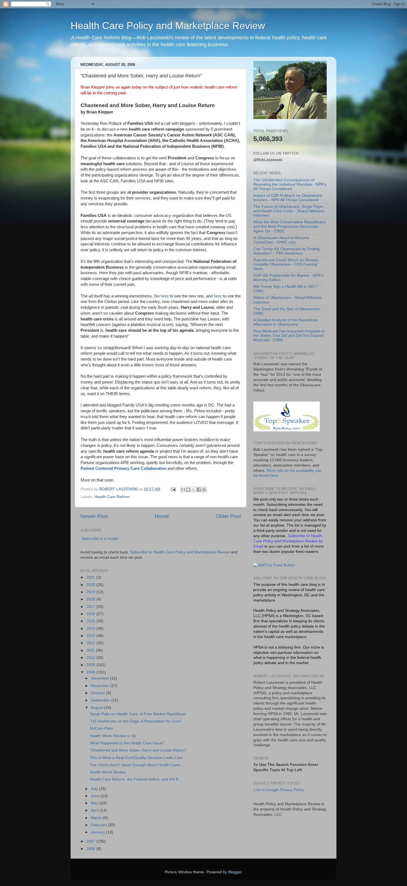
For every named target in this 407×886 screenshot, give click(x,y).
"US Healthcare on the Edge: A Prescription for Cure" (136, 721)
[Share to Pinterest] (204, 489)
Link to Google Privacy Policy (278, 790)
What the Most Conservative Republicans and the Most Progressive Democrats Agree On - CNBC (289, 226)
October (98, 693)
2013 (91, 636)
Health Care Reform (112, 497)
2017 (91, 607)
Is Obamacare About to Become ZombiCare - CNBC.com (281, 240)
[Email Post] (173, 489)
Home (162, 516)
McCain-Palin (101, 728)
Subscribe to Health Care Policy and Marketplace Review (180, 552)
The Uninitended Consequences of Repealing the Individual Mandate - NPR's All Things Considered (289, 184)
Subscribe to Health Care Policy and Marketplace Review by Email (288, 541)
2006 (91, 849)
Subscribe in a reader (100, 539)
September (101, 700)
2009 (91, 665)
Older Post (228, 516)
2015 (91, 621)
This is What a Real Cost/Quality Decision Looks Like (136, 758)
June (96, 796)
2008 (91, 672)
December (100, 678)
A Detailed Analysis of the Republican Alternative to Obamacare (285, 322)
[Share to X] (193, 489)
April (95, 810)
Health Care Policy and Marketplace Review (168, 25)
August (97, 708)
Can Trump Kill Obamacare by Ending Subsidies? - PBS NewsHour (286, 251)
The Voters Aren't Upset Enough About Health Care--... (137, 765)
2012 (91, 643)
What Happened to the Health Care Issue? (127, 743)
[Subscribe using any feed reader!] (274, 565)
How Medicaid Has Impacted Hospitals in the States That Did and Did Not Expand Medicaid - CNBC (289, 335)
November (100, 686)
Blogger (234, 872)
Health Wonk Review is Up (113, 736)
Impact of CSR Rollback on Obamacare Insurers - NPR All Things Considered (287, 197)
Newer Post (94, 516)
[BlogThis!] (188, 489)
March (97, 818)
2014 (91, 628)
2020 (91, 585)
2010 (91, 658)
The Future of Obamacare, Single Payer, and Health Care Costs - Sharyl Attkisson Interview (288, 210)
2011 (91, 650)
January (98, 832)
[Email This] (183, 489)
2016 (91, 614)
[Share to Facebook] (199, 489)
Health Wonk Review (108, 772)
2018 (91, 599)
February (99, 825)
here (165, 296)
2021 (91, 577)
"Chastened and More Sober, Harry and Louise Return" (138, 750)
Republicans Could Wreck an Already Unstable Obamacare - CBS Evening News (285, 264)
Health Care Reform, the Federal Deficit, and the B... (136, 779)
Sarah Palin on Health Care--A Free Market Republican (138, 714)
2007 (91, 841)
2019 (91, 592)
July (95, 789)
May (95, 803)
